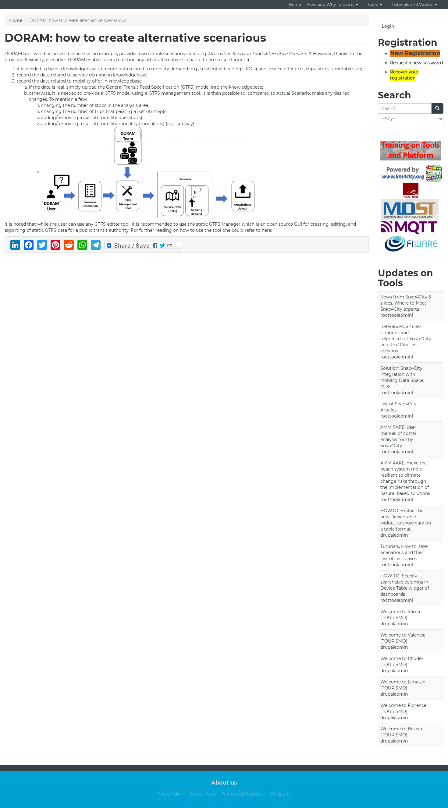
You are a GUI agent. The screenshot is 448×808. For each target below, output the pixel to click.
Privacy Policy (169, 794)
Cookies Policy (202, 794)
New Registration (415, 53)
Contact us (281, 794)
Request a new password (416, 62)
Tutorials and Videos (412, 4)
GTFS (187, 87)
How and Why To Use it (330, 4)
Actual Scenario (293, 93)
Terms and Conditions (243, 794)
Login (388, 26)
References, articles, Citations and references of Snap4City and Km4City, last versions (405, 339)
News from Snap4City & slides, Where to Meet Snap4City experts (405, 303)
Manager (231, 224)
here (80, 53)
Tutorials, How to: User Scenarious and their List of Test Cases (404, 552)
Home (295, 4)
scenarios (175, 53)
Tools (373, 4)
